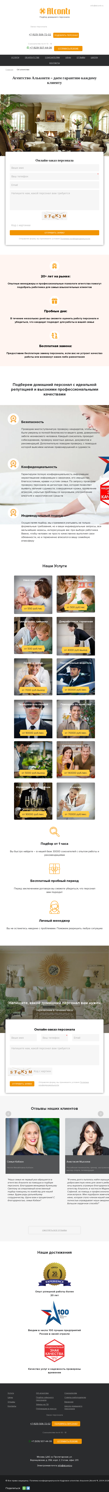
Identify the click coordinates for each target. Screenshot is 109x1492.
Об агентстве (32, 57)
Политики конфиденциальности (75, 238)
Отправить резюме (68, 48)
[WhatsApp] (24, 1488)
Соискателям (52, 57)
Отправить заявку (55, 233)
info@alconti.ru (96, 5)
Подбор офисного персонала (45, 1398)
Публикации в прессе (46, 1408)
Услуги (15, 57)
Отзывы (81, 57)
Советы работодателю (75, 1397)
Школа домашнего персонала (73, 1407)
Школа (94, 57)
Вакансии (68, 1402)
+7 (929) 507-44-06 (40, 47)
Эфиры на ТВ (42, 1404)
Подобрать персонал (66, 35)
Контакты (54, 63)
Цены (68, 57)
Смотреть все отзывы (54, 1230)
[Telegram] (28, 1488)
